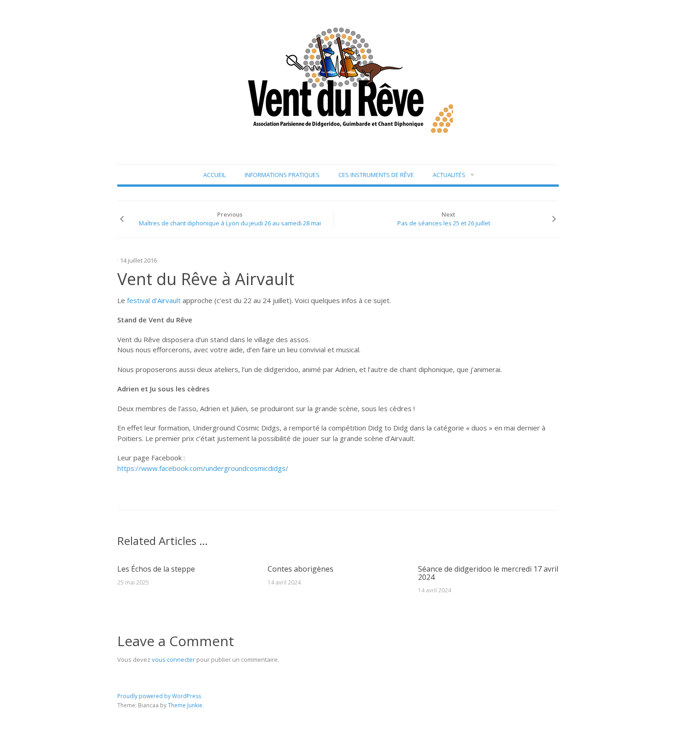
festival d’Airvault (154, 300)
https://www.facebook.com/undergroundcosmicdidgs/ (202, 468)
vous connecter (173, 659)
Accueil (214, 175)
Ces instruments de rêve (376, 175)
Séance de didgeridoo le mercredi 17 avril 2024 (488, 573)
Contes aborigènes (300, 569)
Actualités (449, 175)
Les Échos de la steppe (156, 569)
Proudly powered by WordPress (159, 696)
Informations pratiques (282, 175)
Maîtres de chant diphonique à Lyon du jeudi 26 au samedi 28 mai (230, 223)
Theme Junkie (185, 705)
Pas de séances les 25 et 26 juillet (443, 223)
